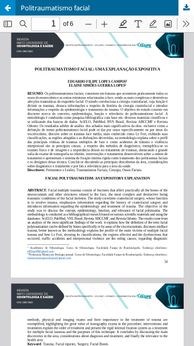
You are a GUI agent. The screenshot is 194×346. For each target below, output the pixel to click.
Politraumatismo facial (55, 7)
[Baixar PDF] (186, 8)
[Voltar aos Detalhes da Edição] (8, 8)
